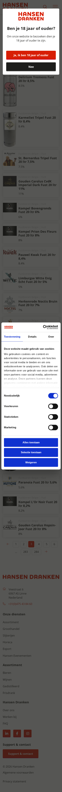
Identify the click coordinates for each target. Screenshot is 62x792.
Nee (31, 67)
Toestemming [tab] (12, 336)
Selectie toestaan (31, 452)
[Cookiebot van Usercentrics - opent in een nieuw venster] (43, 327)
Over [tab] (51, 336)
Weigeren (31, 462)
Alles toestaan (31, 442)
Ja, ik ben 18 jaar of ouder (31, 55)
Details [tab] (32, 336)
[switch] (53, 406)
